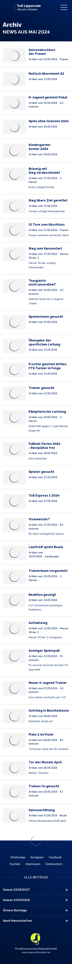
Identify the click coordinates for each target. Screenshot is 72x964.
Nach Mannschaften (17, 921)
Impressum (33, 864)
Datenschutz (54, 864)
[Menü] (64, 7)
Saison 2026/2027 (16, 890)
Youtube (15, 864)
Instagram (37, 857)
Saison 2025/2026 (16, 900)
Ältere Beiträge (15, 910)
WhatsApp (17, 857)
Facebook (55, 857)
